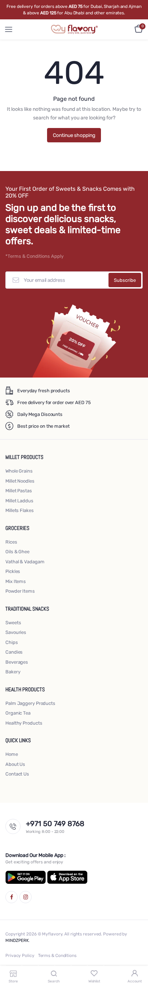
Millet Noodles (19, 481)
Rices (11, 542)
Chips (11, 642)
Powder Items (20, 591)
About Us (15, 764)
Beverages (16, 662)
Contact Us (17, 774)
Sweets (13, 622)
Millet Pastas (18, 490)
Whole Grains (19, 471)
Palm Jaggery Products (30, 703)
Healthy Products (23, 723)
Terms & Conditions (57, 955)
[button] (139, 29)
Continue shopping (74, 135)
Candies (14, 652)
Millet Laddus (19, 500)
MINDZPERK (17, 940)
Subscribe (125, 280)
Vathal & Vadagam (24, 561)
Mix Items (15, 581)
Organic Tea (18, 713)
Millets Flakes (19, 510)
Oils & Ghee (17, 551)
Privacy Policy (19, 955)
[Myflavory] (74, 29)
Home (11, 754)
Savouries (15, 632)
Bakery (12, 671)
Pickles (12, 571)
